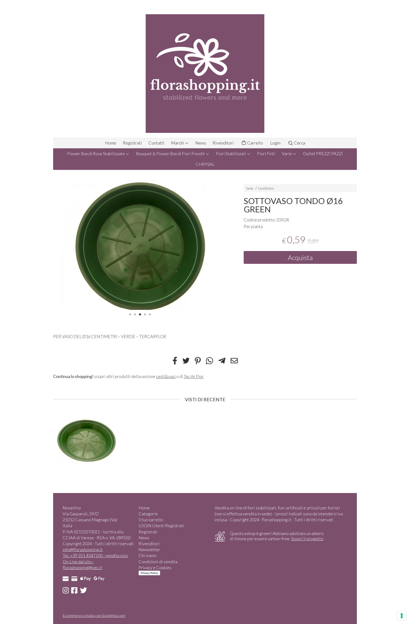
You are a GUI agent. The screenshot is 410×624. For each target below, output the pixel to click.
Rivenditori (223, 142)
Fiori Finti (266, 153)
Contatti (156, 142)
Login (275, 142)
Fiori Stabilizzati (231, 153)
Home (110, 142)
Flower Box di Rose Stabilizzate (96, 153)
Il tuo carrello (151, 519)
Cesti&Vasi (266, 188)
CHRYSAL (205, 164)
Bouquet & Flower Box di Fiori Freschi (170, 153)
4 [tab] (145, 314)
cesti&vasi (166, 376)
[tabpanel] (140, 244)
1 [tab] (130, 314)
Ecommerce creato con (94, 615)
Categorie (148, 513)
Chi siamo (147, 555)
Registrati (132, 142)
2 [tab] (135, 314)
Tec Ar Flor (194, 376)
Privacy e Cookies (155, 567)
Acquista (300, 257)
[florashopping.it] (205, 69)
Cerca (299, 142)
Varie (287, 153)
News (200, 142)
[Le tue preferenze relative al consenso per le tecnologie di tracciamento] (401, 615)
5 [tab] (150, 314)
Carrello (255, 142)
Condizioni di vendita (158, 561)
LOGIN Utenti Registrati (161, 525)
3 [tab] (140, 314)
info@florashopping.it (83, 549)
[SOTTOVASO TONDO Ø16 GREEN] (140, 244)
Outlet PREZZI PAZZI (323, 153)
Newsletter (149, 549)
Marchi (178, 142)
